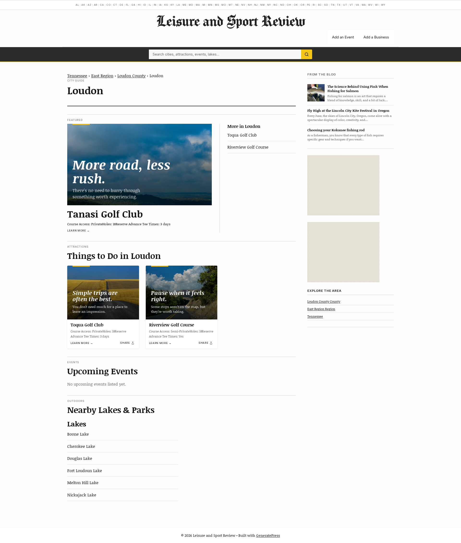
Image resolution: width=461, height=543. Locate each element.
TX (339, 4)
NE (237, 4)
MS (217, 4)
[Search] (306, 54)
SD (326, 4)
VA (357, 4)
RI (314, 4)
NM (262, 4)
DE (121, 4)
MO (223, 4)
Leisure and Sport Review (230, 20)
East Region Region (321, 308)
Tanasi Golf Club (105, 213)
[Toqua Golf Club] (103, 292)
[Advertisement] (343, 185)
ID (144, 4)
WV (370, 4)
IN (155, 4)
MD (191, 4)
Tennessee (77, 75)
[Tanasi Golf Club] (139, 164)
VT (351, 4)
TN (333, 4)
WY (383, 4)
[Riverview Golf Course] (182, 292)
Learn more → (78, 230)
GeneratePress (268, 535)
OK (296, 4)
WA (364, 4)
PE (308, 4)
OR (302, 4)
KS (166, 4)
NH (250, 4)
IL (150, 4)
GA (133, 4)
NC (275, 4)
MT (231, 4)
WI (377, 4)
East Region (102, 75)
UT (345, 4)
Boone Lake (78, 434)
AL (77, 4)
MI (204, 4)
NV (243, 4)
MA (198, 4)
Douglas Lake (79, 458)
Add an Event (343, 37)
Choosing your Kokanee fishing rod (335, 129)
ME (184, 4)
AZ (89, 4)
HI (139, 4)
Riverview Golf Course (247, 147)
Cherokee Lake (81, 446)
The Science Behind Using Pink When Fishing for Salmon (358, 88)
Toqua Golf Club (242, 135)
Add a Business (376, 37)
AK (83, 4)
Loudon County (131, 75)
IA (160, 4)
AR (96, 4)
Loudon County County (323, 301)
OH (289, 4)
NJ (256, 4)
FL (127, 4)
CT (115, 4)
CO (108, 4)
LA (178, 4)
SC (320, 4)
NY (269, 4)
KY (172, 4)
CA (102, 4)
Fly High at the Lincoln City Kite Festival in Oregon (348, 110)
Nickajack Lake (81, 495)
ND (282, 4)
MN (210, 4)
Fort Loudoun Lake (84, 470)
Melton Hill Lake (82, 482)
